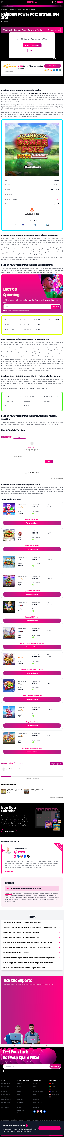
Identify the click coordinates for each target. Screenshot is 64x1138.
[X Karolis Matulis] (28, 856)
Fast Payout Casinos (5, 1102)
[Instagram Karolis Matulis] (21, 856)
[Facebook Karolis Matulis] (25, 856)
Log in (29, 447)
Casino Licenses (4, 1107)
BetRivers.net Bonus (9, 71)
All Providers (20, 1102)
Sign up (34, 447)
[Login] (55, 2)
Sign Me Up (55, 306)
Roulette (19, 1094)
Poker (18, 1097)
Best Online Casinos (5, 1083)
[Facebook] (44, 1111)
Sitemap (35, 1105)
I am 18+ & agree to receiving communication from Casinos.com (17, 310)
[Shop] (49, 2)
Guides (34, 1094)
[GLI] (35, 225)
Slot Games (19, 1083)
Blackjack (19, 1091)
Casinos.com (4, 9)
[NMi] (47, 225)
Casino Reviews (4, 1105)
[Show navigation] (2, 2)
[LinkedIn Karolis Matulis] (18, 856)
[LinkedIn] (34, 1111)
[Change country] (52, 2)
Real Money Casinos (5, 1086)
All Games (19, 1089)
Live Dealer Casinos (5, 1094)
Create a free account (32, 45)
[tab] (6, 775)
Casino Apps (4, 1097)
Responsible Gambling (38, 1091)
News (34, 1097)
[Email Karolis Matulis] (15, 856)
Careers (35, 1089)
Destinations (36, 1099)
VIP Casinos (4, 1091)
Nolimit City (20, 1113)
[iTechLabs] (22, 225)
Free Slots (19, 1086)
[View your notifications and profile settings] (61, 468)
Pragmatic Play (20, 1105)
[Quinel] (29, 225)
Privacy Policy (27, 1131)
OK (49, 1128)
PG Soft (19, 1107)
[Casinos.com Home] (32, 2)
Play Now (52, 66)
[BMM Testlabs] (41, 225)
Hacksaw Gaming (21, 1110)
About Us (35, 1083)
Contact (35, 1086)
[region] (32, 457)
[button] (25, 450)
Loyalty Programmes (5, 1099)
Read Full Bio (9, 871)
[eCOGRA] (16, 225)
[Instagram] (38, 1111)
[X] (41, 1111)
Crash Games (20, 1099)
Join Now (54, 1066)
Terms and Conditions (56, 1120)
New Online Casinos (5, 1089)
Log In (32, 50)
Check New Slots (9, 831)
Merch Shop (36, 1107)
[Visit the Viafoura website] (59, 478)
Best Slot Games (13, 9)
